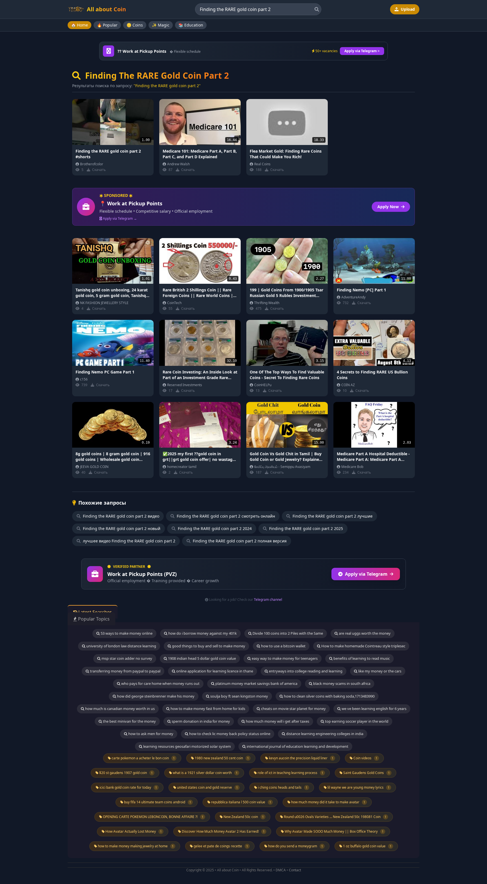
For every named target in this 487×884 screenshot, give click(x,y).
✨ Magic (160, 25)
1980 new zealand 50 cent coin (221, 758)
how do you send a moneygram (295, 846)
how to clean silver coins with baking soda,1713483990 (329, 696)
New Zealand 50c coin (243, 816)
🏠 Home (79, 25)
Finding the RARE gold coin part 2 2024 (214, 528)
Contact (295, 870)
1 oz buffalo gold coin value (366, 846)
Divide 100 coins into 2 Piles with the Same (287, 633)
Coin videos (365, 758)
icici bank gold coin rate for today (128, 787)
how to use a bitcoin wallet (283, 645)
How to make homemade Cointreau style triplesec (362, 645)
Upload (407, 9)
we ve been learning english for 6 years (373, 708)
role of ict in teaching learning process (290, 772)
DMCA (281, 870)
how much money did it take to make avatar (327, 802)
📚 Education (190, 25)
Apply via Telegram (366, 574)
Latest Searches (94, 612)
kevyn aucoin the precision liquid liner (300, 758)
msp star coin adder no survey (126, 658)
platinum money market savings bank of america (255, 683)
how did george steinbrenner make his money (155, 696)
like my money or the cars (379, 671)
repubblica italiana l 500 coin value (240, 802)
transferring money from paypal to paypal (124, 671)
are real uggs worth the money (364, 633)
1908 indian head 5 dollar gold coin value (201, 658)
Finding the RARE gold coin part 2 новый (121, 528)
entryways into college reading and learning (305, 671)
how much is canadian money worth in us (119, 708)
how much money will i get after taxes (277, 721)
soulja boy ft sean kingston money (238, 696)
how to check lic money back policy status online (229, 733)
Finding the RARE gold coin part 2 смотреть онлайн (225, 516)
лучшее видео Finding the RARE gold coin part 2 (128, 541)
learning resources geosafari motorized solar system (186, 746)
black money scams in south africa (341, 683)
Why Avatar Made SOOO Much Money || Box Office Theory (334, 831)
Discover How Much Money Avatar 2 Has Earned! (223, 831)
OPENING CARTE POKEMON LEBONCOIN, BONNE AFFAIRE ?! (152, 816)
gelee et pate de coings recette (220, 846)
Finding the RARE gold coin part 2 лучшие (332, 516)
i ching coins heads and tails (282, 787)
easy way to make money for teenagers (284, 658)
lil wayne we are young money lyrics (358, 787)
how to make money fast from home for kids (207, 708)
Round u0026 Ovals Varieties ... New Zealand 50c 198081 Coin (334, 816)
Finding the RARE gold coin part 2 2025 (305, 528)
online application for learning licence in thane (214, 671)
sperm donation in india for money (200, 721)
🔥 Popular (107, 25)
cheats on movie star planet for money (293, 708)
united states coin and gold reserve (207, 787)
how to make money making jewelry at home (135, 846)
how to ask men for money (150, 733)
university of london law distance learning (120, 645)
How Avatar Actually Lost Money (133, 831)
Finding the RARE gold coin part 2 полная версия (239, 541)
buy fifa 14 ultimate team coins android (157, 802)
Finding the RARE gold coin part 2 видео (120, 516)
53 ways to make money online (126, 633)
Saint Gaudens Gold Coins (366, 772)
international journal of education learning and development (297, 746)
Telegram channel (268, 599)
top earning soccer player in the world (356, 721)
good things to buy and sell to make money (208, 645)
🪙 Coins (135, 25)
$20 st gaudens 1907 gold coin (125, 772)
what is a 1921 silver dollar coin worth (205, 772)
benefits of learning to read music (361, 658)
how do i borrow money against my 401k (202, 633)
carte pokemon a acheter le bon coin (143, 758)
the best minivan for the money (129, 721)
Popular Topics (93, 619)
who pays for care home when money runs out (160, 683)
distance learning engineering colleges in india (324, 733)
